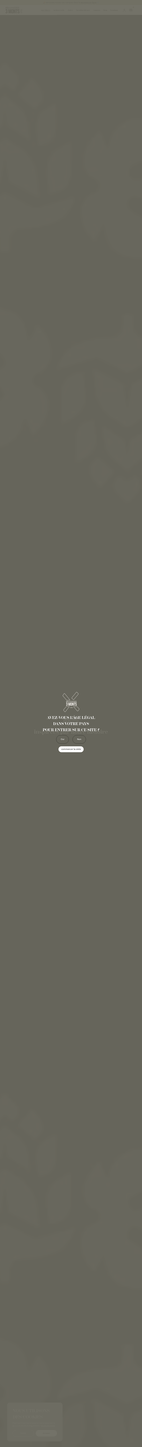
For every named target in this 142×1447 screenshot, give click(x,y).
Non (79, 739)
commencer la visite (71, 749)
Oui (62, 739)
